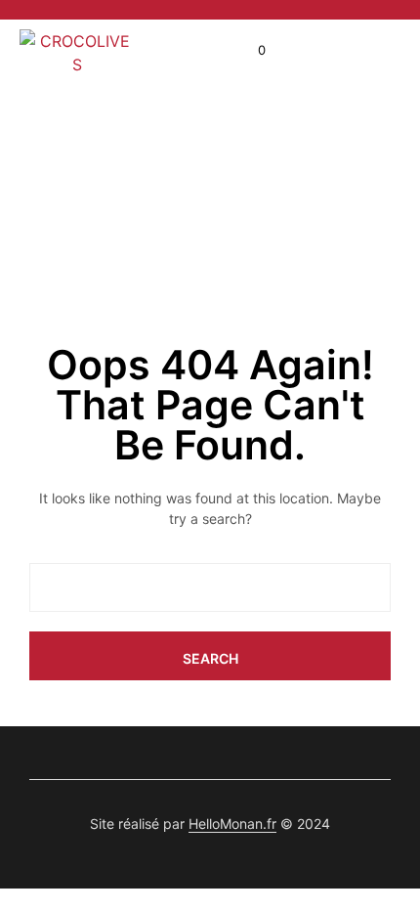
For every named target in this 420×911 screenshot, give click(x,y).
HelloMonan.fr (232, 824)
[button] (248, 51)
